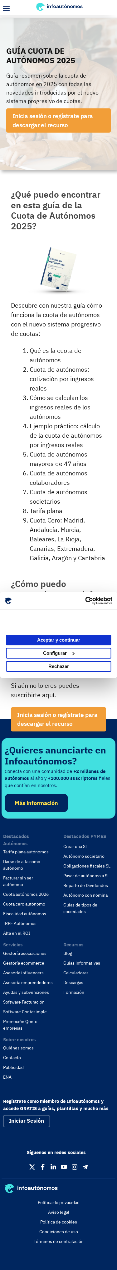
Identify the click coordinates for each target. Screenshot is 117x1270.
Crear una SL (75, 846)
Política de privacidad (59, 1202)
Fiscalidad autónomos (24, 914)
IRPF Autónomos (20, 923)
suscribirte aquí (32, 695)
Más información (36, 803)
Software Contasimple (25, 1012)
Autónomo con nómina (85, 895)
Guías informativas (81, 963)
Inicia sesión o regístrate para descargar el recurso (52, 120)
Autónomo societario (84, 856)
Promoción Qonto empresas (20, 1025)
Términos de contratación (59, 1241)
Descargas (73, 982)
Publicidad (13, 1067)
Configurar (55, 653)
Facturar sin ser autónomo (18, 881)
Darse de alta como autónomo (21, 865)
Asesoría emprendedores (28, 982)
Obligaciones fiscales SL (86, 866)
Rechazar (58, 666)
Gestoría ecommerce (23, 963)
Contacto (12, 1057)
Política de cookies (58, 1222)
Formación (73, 992)
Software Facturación (24, 1002)
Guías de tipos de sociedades (80, 908)
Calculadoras (76, 973)
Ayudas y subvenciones (26, 992)
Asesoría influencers (23, 973)
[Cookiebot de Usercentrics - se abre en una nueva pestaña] (85, 601)
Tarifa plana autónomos (26, 852)
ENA (7, 1077)
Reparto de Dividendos (85, 885)
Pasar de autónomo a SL (86, 876)
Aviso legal (58, 1212)
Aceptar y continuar (58, 640)
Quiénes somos (18, 1048)
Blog (67, 953)
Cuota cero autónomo (24, 904)
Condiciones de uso (58, 1231)
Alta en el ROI (16, 933)
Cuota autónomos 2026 (26, 894)
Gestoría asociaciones (24, 953)
